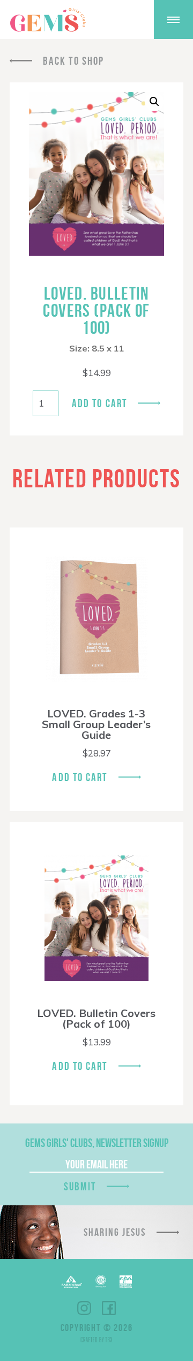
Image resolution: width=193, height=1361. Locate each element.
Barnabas (72, 1281)
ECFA (100, 1281)
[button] (154, 101)
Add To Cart (79, 777)
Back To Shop (73, 60)
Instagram (84, 1308)
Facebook (109, 1308)
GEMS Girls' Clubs (48, 20)
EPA (126, 1281)
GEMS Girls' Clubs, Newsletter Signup (96, 1143)
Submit (80, 1186)
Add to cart (99, 403)
